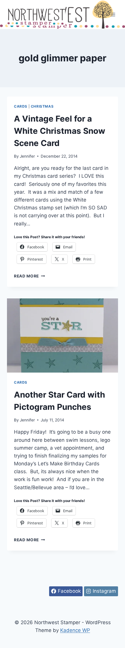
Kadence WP (75, 630)
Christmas (42, 106)
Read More (29, 276)
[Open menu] (112, 14)
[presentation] (62, 335)
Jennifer (27, 156)
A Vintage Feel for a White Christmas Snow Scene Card (59, 131)
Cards (20, 106)
